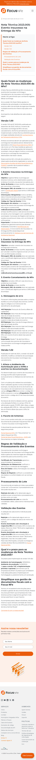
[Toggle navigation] (32, 10)
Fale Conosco (27, 755)
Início (3, 710)
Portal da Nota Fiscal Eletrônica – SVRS (14, 437)
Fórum (24, 715)
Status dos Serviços (7, 730)
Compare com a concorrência (10, 733)
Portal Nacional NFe (8, 433)
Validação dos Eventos (12, 59)
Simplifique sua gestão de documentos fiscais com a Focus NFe (17, 68)
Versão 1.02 (8, 49)
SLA (23, 744)
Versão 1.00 (8, 46)
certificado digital (12, 190)
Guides (24, 712)
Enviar (18, 654)
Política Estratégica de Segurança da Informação (28, 735)
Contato (3, 715)
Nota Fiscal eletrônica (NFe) (22, 145)
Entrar (3, 738)
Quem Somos (26, 710)
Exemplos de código (7, 725)
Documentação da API (8, 728)
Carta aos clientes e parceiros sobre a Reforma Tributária (28, 726)
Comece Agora (5, 740)
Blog (2, 735)
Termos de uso (26, 731)
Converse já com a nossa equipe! (12, 610)
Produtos (4, 712)
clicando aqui (24, 4)
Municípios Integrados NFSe (10, 717)
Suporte (24, 717)
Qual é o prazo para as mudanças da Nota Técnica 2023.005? (16, 63)
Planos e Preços (6, 720)
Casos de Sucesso (6, 722)
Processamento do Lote (12, 56)
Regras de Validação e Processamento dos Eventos (17, 53)
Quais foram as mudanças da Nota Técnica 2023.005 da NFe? (15, 42)
